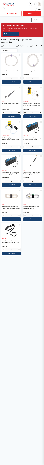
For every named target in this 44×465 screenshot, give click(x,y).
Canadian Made (37, 46)
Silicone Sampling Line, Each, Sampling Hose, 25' (31, 207)
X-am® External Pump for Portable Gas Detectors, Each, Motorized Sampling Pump (10, 242)
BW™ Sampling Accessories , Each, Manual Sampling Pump (31, 104)
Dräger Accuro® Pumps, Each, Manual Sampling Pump (32, 138)
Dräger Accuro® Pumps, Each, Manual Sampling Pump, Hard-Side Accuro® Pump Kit (11, 173)
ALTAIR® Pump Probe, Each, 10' (11, 71)
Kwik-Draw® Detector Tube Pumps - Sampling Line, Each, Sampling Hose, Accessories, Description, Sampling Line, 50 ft (11, 209)
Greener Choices (8, 46)
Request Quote (32, 13)
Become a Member (12, 34)
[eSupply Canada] (8, 4)
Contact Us (30, 4)
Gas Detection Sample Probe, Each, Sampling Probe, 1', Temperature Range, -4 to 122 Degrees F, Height (31, 174)
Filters (38, 20)
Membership (13, 13)
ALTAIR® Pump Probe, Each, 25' (32, 71)
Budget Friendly (23, 46)
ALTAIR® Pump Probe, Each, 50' (11, 103)
